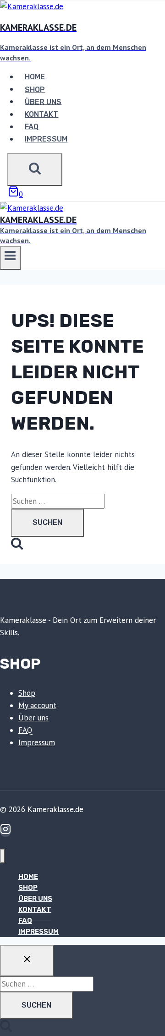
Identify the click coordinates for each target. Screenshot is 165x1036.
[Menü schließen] (2, 856)
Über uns (43, 101)
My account (37, 705)
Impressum (46, 139)
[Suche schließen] (27, 960)
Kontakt (41, 114)
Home (35, 76)
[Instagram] (5, 832)
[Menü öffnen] (10, 258)
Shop (35, 89)
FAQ (31, 126)
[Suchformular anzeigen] (34, 169)
